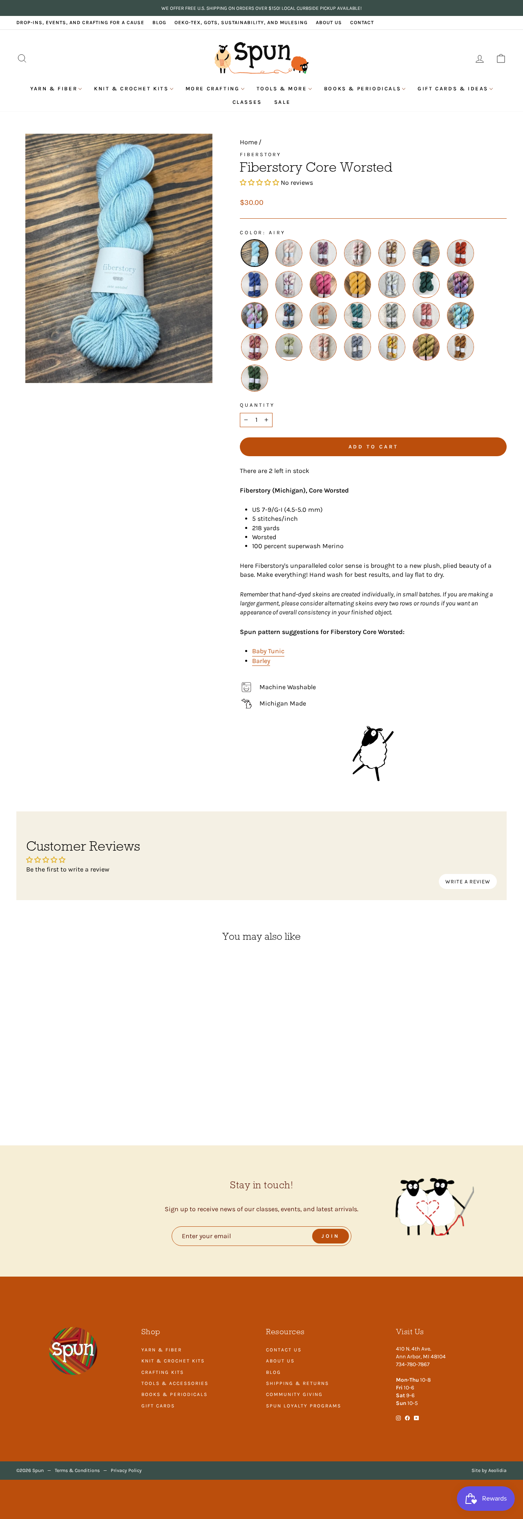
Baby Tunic (268, 651)
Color (251, 232)
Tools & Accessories (174, 1383)
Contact (362, 22)
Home (248, 142)
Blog (159, 22)
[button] (259, 182)
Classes (247, 102)
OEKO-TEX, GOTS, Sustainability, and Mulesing (241, 22)
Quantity (257, 405)
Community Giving (294, 1394)
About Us (329, 22)
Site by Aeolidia (489, 1470)
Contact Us (284, 1350)
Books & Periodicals (362, 88)
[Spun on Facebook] (407, 1417)
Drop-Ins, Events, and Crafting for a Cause (80, 22)
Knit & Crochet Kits (131, 88)
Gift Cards (158, 1406)
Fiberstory (260, 154)
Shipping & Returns (297, 1383)
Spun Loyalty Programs (303, 1406)
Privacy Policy (126, 1470)
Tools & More (282, 88)
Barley (261, 661)
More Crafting (213, 88)
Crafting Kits (162, 1372)
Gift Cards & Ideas (453, 88)
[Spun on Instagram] (398, 1417)
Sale (282, 102)
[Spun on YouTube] (416, 1417)
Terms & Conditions (77, 1470)
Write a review (467, 881)
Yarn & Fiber (53, 88)
